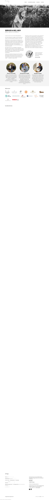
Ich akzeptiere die (18, 484)
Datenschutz (7, 484)
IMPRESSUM (37, 496)
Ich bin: (6, 480)
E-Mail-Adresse (7, 478)
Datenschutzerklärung (21, 484)
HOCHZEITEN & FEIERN (31, 2)
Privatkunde (17, 480)
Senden (7, 486)
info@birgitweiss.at (31, 481)
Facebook (34, 487)
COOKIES (42, 496)
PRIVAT (26, 2)
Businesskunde (12, 480)
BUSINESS (38, 2)
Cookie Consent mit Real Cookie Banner (5, 499)
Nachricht (6, 482)
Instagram (30, 487)
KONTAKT (42, 2)
